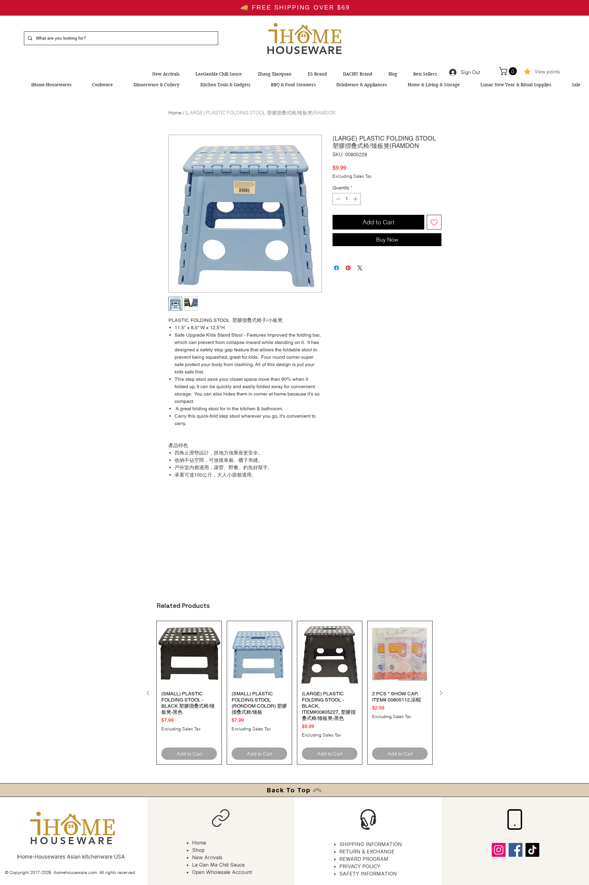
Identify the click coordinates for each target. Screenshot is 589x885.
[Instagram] (499, 850)
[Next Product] (441, 693)
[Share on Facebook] (336, 268)
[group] (294, 693)
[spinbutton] (347, 199)
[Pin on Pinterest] (348, 268)
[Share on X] (360, 268)
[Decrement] (337, 199)
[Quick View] (189, 653)
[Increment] (356, 199)
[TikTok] (532, 850)
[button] (509, 71)
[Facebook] (515, 850)
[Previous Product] (148, 693)
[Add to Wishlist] (434, 222)
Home (175, 113)
